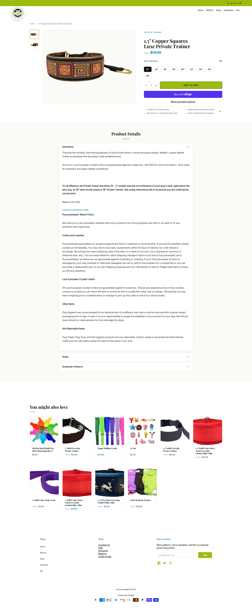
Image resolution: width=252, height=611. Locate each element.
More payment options (183, 101)
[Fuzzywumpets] (18, 13)
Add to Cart (191, 85)
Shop (42, 559)
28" (148, 76)
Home (32, 24)
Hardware (44, 565)
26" (209, 69)
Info (41, 571)
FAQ (100, 547)
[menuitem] (228, 3)
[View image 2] (34, 45)
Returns (102, 553)
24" (201, 69)
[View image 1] (34, 34)
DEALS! (43, 553)
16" (165, 69)
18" (174, 69)
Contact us (104, 544)
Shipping (103, 550)
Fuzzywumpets (122, 589)
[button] (234, 3)
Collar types (104, 556)
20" (183, 69)
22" (192, 69)
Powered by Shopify (126, 595)
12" (147, 69)
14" (156, 69)
